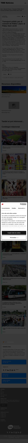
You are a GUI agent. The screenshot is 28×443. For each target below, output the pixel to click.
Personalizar (13, 237)
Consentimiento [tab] (6, 208)
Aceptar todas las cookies (14, 232)
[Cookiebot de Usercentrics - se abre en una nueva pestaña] (20, 204)
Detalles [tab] (14, 208)
